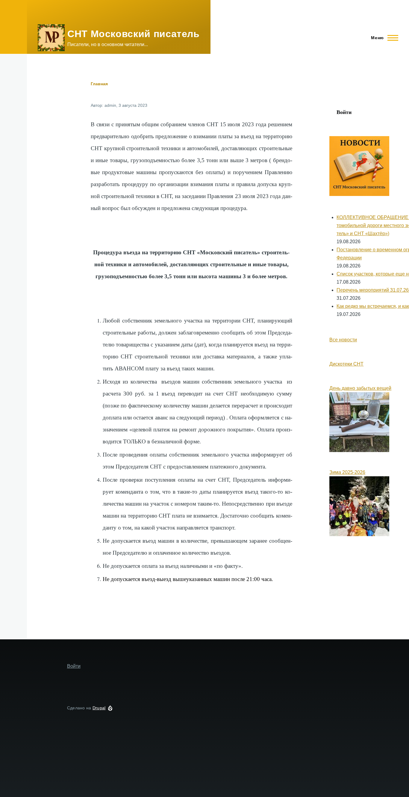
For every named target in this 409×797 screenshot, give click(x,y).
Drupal (99, 707)
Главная (99, 83)
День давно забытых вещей (360, 388)
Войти (344, 112)
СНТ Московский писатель (133, 33)
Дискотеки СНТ (346, 363)
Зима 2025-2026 (347, 472)
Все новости (343, 339)
